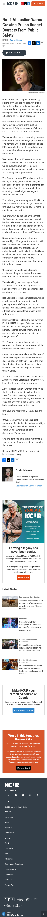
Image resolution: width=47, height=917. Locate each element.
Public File (8, 880)
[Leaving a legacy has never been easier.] (23, 521)
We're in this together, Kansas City (23, 737)
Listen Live (9, 817)
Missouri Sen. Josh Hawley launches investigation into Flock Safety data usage (30, 648)
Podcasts (8, 827)
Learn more (23, 577)
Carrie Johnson (16, 40)
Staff (7, 843)
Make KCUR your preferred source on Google (23, 694)
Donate (39, 4)
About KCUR (9, 812)
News (7, 822)
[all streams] (44, 914)
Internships (9, 859)
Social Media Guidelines (14, 864)
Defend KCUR (23, 768)
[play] (3, 914)
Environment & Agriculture (29, 597)
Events (7, 838)
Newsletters (9, 833)
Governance (9, 875)
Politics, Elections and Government (28, 641)
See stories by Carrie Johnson (29, 485)
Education (23, 618)
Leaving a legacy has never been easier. (23, 549)
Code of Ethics (10, 869)
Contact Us (9, 848)
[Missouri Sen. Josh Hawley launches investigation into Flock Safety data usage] (10, 644)
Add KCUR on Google (23, 710)
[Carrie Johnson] (7, 474)
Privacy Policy (10, 885)
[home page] (12, 785)
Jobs (7, 854)
